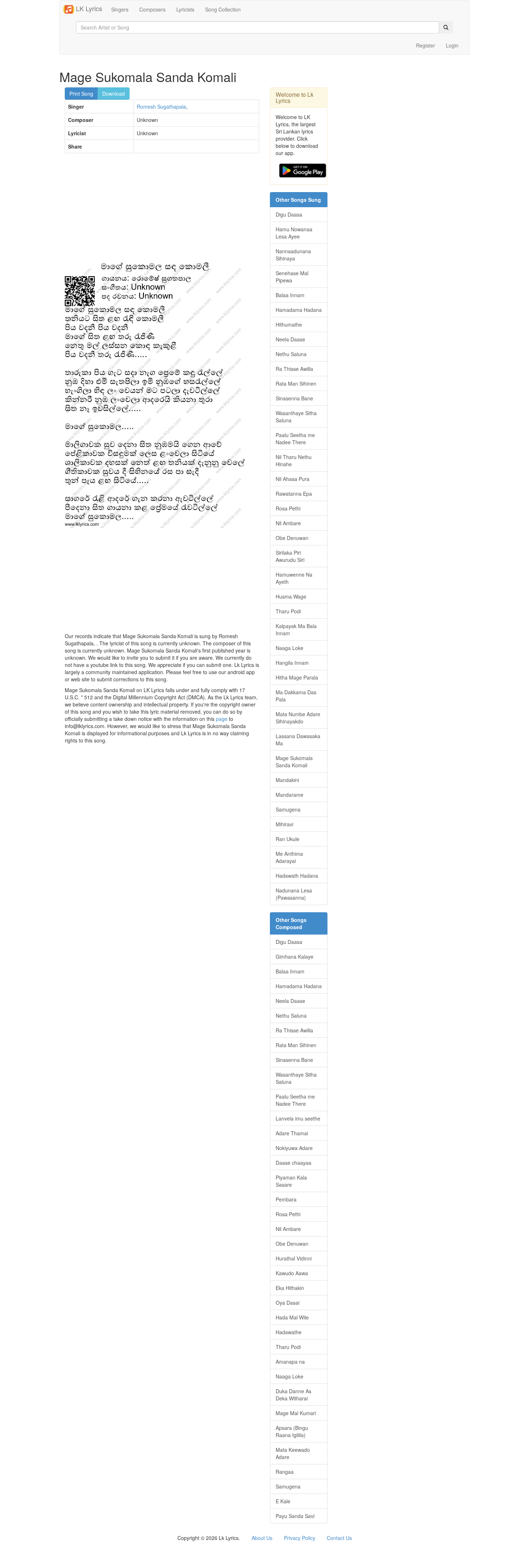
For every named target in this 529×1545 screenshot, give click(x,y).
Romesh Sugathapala (161, 106)
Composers (152, 9)
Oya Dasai (287, 1302)
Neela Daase (290, 339)
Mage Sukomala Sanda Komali (294, 761)
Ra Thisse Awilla (294, 368)
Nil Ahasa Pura (292, 478)
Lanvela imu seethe (298, 1118)
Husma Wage (291, 596)
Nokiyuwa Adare (294, 1147)
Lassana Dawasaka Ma (298, 739)
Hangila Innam (292, 662)
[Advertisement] (162, 210)
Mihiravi (284, 824)
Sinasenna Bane (294, 398)
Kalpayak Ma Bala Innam (296, 629)
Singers (119, 9)
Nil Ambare (288, 523)
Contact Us (339, 1537)
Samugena (288, 809)
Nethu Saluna (291, 354)
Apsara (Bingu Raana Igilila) (292, 1431)
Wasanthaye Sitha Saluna (296, 416)
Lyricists (185, 9)
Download (113, 93)
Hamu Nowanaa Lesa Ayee (294, 233)
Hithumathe (289, 324)
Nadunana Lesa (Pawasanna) (294, 894)
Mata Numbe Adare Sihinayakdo (298, 717)
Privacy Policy (299, 1537)
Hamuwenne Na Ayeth (294, 578)
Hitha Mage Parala (297, 677)
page (221, 718)
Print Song (81, 93)
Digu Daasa (289, 214)
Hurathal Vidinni (294, 1258)
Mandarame (289, 794)
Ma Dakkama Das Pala (296, 696)
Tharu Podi (288, 611)
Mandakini (287, 779)
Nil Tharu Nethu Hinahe (294, 460)
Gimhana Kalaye (294, 956)
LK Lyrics (88, 8)
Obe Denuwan (292, 537)
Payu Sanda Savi (295, 1515)
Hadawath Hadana (297, 875)
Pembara (286, 1199)
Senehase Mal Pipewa (292, 276)
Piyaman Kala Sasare (291, 1181)
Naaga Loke (289, 647)
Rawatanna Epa (294, 493)
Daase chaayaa (293, 1162)
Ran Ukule (287, 838)
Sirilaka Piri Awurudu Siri (290, 556)
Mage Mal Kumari (296, 1413)
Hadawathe (289, 1332)
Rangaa (285, 1471)
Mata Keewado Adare (293, 1453)
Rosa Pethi (288, 508)
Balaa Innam (290, 295)
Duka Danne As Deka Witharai (293, 1394)
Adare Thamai (292, 1133)
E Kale (283, 1501)
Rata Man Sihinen (296, 383)
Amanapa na (290, 1361)
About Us (262, 1537)
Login (452, 45)
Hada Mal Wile (292, 1317)
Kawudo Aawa (292, 1273)
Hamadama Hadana (299, 309)
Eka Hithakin (290, 1287)
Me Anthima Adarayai (289, 857)
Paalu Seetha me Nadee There (295, 438)
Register (425, 45)
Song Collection (223, 9)
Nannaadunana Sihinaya (293, 254)
